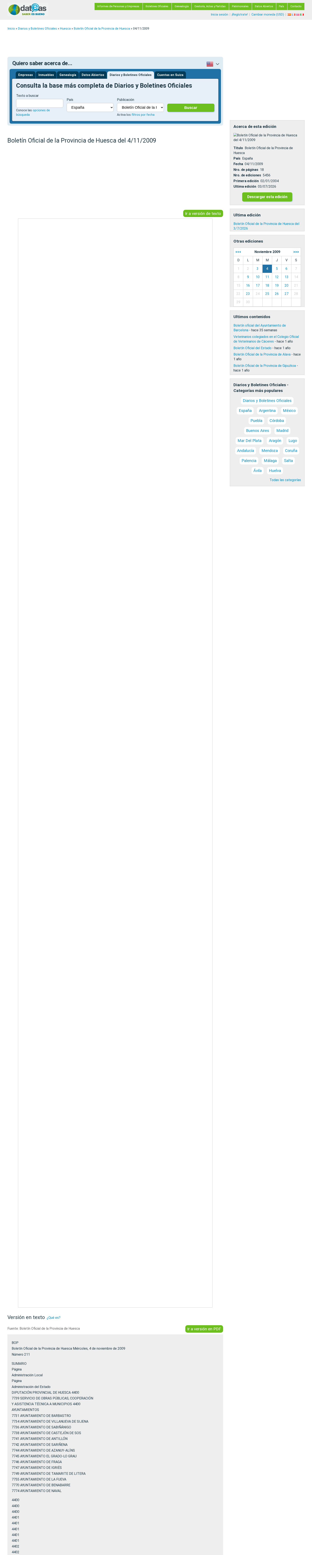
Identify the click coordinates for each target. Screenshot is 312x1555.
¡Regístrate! (240, 14)
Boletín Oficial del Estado (252, 348)
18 (267, 285)
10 (258, 277)
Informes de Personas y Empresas (118, 6)
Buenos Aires (257, 430)
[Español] (290, 14)
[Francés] (294, 14)
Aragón (275, 440)
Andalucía (245, 450)
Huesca (65, 28)
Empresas (25, 75)
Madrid (282, 430)
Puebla (256, 420)
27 (286, 294)
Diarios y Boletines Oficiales (37, 28)
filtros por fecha (143, 115)
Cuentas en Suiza (170, 75)
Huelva (275, 470)
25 (267, 294)
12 (277, 277)
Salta (288, 460)
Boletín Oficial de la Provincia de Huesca (102, 28)
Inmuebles (46, 75)
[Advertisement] (134, 43)
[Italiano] (302, 14)
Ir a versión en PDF (204, 1328)
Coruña (291, 450)
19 (277, 285)
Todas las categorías (285, 480)
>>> (296, 252)
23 (248, 294)
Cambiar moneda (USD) (268, 14)
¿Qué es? (53, 1318)
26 (277, 294)
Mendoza (269, 450)
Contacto (296, 6)
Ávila (257, 470)
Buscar (190, 108)
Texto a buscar (27, 96)
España (245, 410)
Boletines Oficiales (157, 6)
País (281, 6)
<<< (238, 252)
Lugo (292, 440)
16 (248, 285)
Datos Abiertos (264, 6)
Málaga (270, 460)
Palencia (249, 460)
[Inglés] (298, 14)
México (289, 410)
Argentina (267, 410)
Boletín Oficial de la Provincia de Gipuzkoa (264, 366)
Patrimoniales (240, 6)
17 (258, 285)
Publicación (125, 100)
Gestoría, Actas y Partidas (210, 6)
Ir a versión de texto (203, 213)
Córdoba (277, 420)
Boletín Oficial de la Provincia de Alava (262, 354)
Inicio (11, 28)
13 (286, 277)
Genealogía (182, 6)
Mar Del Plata (249, 440)
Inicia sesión (219, 14)
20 (286, 285)
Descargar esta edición (267, 197)
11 (267, 277)
